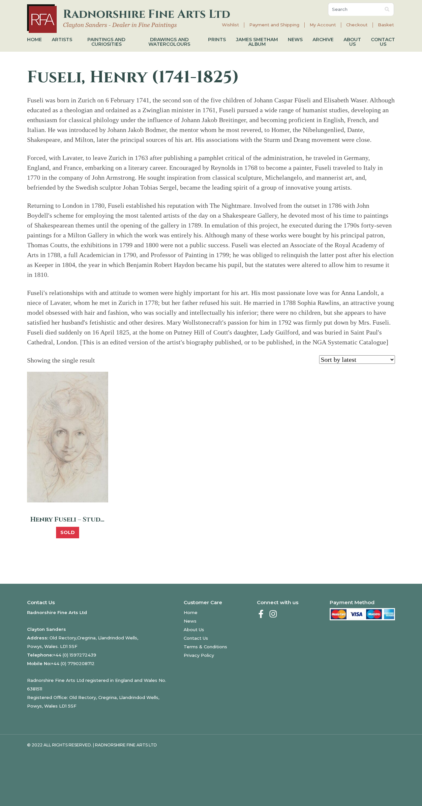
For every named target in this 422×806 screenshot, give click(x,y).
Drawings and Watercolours (169, 42)
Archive (323, 39)
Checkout (357, 24)
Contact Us (383, 42)
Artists (62, 39)
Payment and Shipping (274, 24)
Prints (217, 39)
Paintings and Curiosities (106, 42)
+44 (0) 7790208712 (73, 663)
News (295, 39)
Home (34, 39)
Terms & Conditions (205, 646)
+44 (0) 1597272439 (74, 655)
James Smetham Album (257, 42)
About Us (352, 42)
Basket (386, 24)
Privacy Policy (199, 655)
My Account (323, 24)
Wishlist (230, 24)
